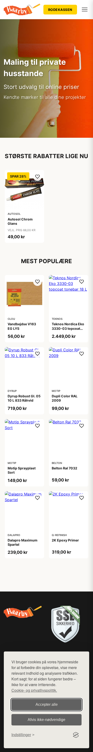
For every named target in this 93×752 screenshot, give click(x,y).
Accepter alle (47, 704)
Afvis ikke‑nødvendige (46, 720)
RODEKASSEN (60, 10)
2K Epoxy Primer (65, 540)
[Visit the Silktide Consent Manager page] (76, 735)
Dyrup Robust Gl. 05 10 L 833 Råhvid (24, 398)
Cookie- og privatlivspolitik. (34, 690)
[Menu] (84, 9)
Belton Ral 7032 (64, 468)
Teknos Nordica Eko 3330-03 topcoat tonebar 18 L (68, 328)
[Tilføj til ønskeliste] (37, 176)
